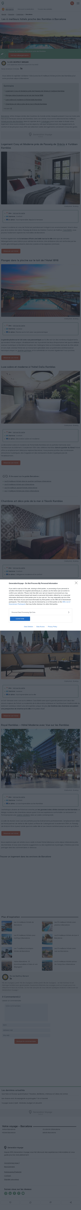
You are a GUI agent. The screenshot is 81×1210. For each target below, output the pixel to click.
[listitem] (40, 612)
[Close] (77, 584)
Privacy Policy (52, 626)
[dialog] (40, 605)
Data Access (40, 626)
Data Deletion (28, 626)
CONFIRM (20, 619)
